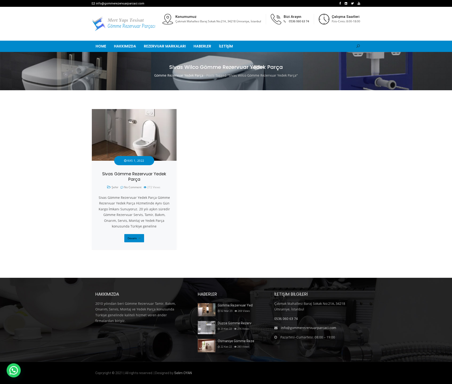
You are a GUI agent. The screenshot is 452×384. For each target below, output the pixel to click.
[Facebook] (340, 3)
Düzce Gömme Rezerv (234, 323)
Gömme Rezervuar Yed (235, 305)
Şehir (115, 187)
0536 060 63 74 (299, 21)
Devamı (132, 238)
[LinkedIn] (346, 3)
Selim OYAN (183, 373)
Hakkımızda (125, 46)
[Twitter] (352, 3)
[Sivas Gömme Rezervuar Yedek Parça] (134, 112)
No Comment (132, 187)
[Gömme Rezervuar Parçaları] (123, 24)
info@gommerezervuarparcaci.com (120, 3)
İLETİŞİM (226, 46)
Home (101, 46)
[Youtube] (359, 3)
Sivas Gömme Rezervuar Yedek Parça (134, 176)
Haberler (202, 46)
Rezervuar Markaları (165, 46)
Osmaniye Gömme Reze (236, 341)
